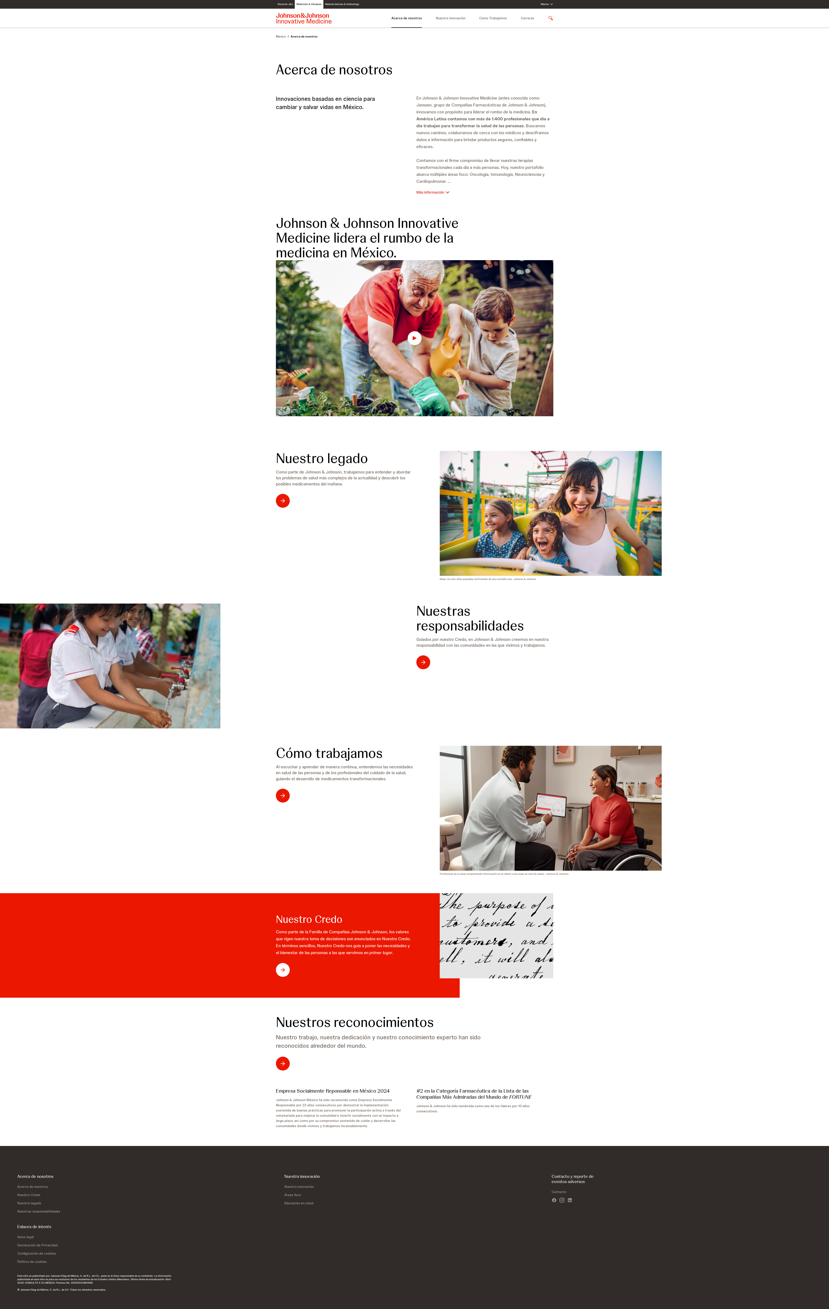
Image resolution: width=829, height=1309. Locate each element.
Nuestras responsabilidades (470, 618)
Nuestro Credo (309, 919)
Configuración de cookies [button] (36, 1253)
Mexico (281, 36)
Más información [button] (430, 192)
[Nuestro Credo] (496, 935)
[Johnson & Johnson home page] (304, 18)
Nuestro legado (322, 458)
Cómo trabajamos (329, 753)
